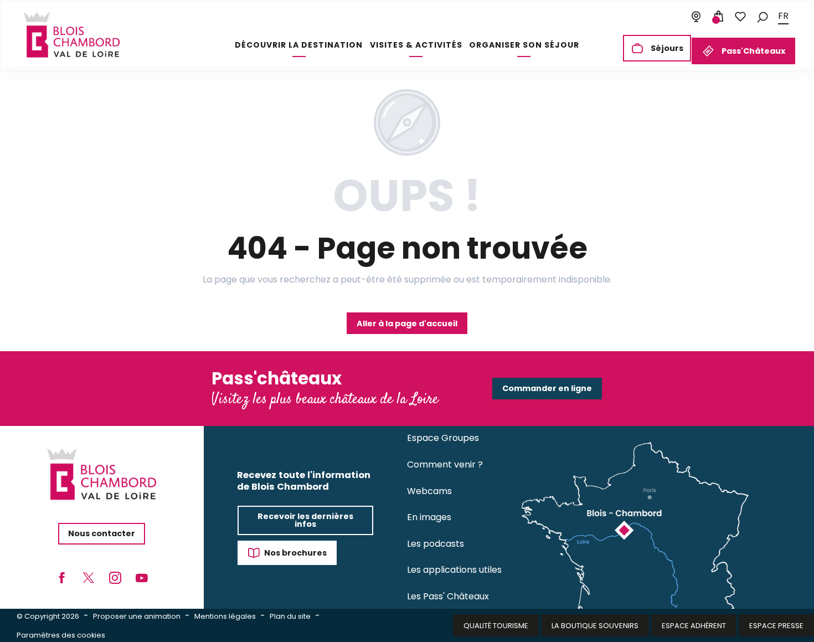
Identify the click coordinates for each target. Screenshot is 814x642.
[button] (762, 16)
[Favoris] (740, 16)
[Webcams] (696, 16)
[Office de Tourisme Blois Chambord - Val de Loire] (72, 35)
